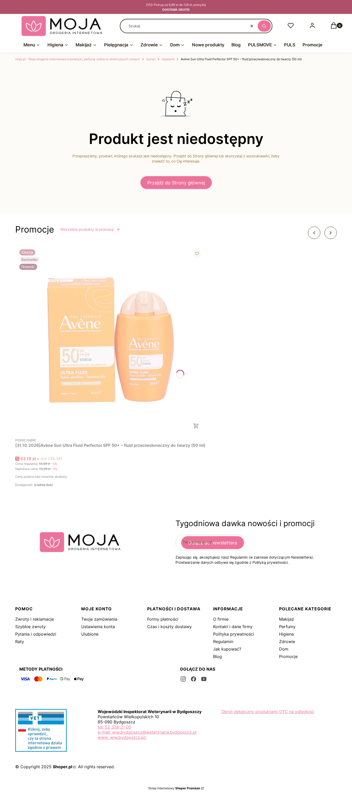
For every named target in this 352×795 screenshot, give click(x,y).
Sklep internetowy (174, 788)
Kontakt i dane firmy (233, 626)
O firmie (221, 619)
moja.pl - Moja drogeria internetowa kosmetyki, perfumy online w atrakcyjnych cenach (77, 59)
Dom (283, 649)
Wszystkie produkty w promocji (86, 229)
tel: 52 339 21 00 (114, 727)
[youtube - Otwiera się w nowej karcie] (204, 679)
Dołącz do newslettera (212, 542)
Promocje (288, 656)
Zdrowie (287, 641)
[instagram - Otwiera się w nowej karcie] (183, 679)
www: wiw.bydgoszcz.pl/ (122, 737)
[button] (264, 26)
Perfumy (287, 626)
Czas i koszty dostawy (169, 626)
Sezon (150, 59)
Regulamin (223, 641)
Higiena (286, 634)
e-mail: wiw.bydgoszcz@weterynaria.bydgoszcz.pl (147, 732)
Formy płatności (162, 619)
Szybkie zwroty (30, 626)
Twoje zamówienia (99, 619)
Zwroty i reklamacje (34, 619)
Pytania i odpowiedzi (35, 634)
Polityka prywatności (233, 634)
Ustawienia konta (98, 626)
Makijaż (286, 619)
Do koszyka (196, 426)
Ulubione (89, 634)
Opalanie (168, 59)
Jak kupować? (227, 649)
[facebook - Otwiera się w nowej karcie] (193, 679)
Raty (19, 641)
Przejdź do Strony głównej (176, 182)
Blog (217, 656)
